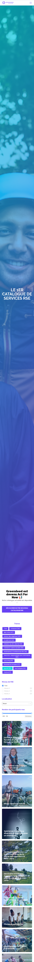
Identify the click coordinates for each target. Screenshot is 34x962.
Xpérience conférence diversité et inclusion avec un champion (16, 833)
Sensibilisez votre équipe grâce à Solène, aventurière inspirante (15, 767)
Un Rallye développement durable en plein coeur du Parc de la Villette (15, 739)
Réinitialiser (28, 716)
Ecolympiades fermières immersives (15, 947)
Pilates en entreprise (13, 924)
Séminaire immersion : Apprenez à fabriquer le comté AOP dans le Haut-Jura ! (15, 877)
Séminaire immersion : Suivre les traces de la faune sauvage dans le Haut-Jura (14, 855)
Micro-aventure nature (14, 803)
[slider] (2, 713)
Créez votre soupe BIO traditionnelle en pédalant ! (16, 899)
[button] (5, 628)
